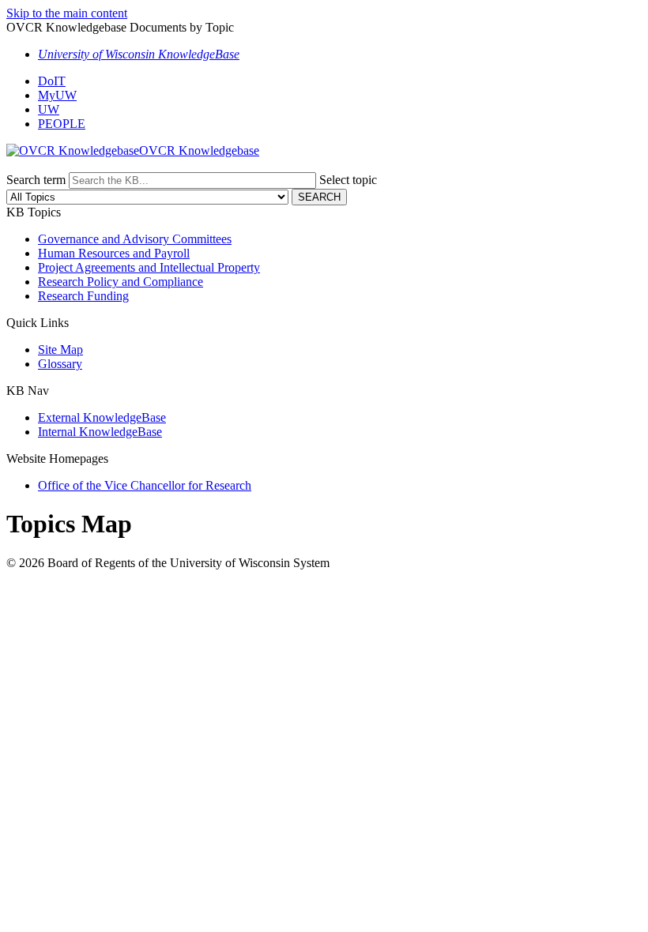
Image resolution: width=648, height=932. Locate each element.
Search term (36, 179)
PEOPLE (61, 123)
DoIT (52, 81)
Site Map (60, 349)
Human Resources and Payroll (114, 253)
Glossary (60, 363)
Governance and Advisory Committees (135, 239)
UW (48, 109)
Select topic (348, 179)
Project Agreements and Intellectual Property (149, 267)
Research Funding (83, 296)
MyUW (57, 95)
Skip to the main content (66, 13)
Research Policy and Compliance (120, 281)
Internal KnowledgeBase (100, 431)
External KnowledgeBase (102, 417)
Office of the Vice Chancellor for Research (144, 485)
